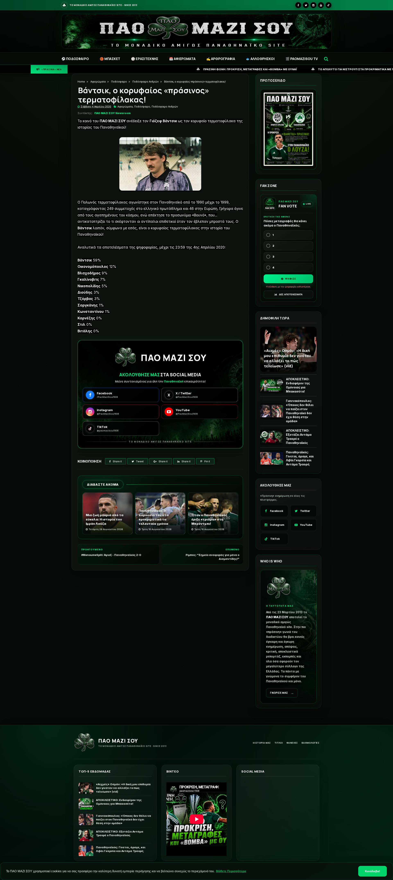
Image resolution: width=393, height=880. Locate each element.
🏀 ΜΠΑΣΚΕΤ (110, 59)
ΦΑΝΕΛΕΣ (292, 743)
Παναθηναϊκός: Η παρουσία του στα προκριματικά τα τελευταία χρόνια (154, 517)
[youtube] (321, 5)
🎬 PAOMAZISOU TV (302, 59)
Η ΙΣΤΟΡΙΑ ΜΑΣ (262, 743)
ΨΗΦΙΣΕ (290, 279)
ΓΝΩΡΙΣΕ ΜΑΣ (282, 692)
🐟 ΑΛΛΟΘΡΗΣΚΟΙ (260, 59)
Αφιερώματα (98, 81)
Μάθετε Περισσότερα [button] (231, 871)
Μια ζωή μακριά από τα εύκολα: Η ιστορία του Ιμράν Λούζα (104, 519)
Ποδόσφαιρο (119, 81)
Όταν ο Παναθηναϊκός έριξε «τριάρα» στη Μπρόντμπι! (209, 519)
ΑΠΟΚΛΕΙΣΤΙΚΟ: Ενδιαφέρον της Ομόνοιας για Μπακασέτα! (298, 385)
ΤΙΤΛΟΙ (278, 743)
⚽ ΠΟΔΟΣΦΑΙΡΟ (75, 59)
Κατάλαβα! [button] (372, 871)
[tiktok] (328, 5)
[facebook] (298, 5)
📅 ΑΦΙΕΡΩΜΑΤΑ (182, 59)
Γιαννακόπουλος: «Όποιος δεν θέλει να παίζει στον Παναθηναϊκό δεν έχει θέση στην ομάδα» (299, 411)
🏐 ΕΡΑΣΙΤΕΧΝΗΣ (144, 59)
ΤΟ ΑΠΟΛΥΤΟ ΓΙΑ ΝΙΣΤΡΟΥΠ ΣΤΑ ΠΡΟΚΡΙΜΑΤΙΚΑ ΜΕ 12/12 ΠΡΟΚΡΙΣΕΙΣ (278, 69)
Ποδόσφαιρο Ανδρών (145, 81)
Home (81, 81)
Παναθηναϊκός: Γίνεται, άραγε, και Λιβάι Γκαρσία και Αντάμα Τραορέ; (300, 458)
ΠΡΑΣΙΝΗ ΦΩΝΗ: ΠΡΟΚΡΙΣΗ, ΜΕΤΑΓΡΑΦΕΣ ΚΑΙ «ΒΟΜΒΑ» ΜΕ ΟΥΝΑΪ (161, 69)
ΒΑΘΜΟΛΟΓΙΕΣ (310, 743)
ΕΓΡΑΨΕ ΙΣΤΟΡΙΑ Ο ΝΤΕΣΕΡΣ (369, 69)
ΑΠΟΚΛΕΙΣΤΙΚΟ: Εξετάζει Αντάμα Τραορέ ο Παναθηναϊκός (299, 437)
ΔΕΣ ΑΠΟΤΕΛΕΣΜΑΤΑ (290, 294)
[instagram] (313, 5)
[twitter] (306, 5)
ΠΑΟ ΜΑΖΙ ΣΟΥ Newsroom (112, 113)
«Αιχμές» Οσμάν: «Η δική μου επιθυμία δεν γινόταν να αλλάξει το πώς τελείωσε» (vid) (287, 358)
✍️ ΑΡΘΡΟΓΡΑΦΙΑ (220, 59)
